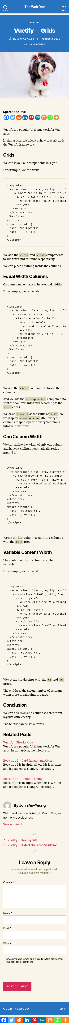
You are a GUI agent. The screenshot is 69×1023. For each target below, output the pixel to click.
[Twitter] (12, 117)
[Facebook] (6, 117)
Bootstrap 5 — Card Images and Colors (28, 761)
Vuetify (34, 22)
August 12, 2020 (51, 38)
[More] (56, 117)
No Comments (37, 43)
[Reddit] (19, 117)
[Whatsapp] (50, 117)
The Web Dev (34, 6)
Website (7, 943)
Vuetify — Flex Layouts (18, 742)
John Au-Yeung (25, 38)
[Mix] (44, 117)
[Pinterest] (31, 117)
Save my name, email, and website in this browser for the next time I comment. (34, 960)
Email (7, 928)
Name (7, 913)
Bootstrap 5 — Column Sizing (23, 779)
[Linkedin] (25, 117)
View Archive (12, 824)
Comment (10, 882)
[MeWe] (37, 117)
